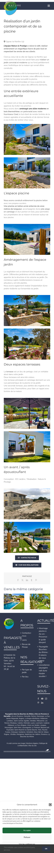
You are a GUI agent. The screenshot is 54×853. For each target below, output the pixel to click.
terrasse (9, 371)
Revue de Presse (26, 645)
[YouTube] (42, 699)
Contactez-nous (27, 634)
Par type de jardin (27, 671)
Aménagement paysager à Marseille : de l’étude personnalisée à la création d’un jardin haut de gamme (14, 606)
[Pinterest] (38, 703)
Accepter (27, 830)
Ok (46, 849)
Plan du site (33, 746)
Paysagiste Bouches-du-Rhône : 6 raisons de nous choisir (43, 654)
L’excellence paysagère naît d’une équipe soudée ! (44, 670)
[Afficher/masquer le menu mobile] (49, 5)
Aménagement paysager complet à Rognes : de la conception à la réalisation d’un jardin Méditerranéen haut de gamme (40, 604)
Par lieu (25, 677)
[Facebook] (38, 699)
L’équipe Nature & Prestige (15, 46)
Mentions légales (32, 743)
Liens (24, 640)
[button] (50, 804)
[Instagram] (46, 699)
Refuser (27, 837)
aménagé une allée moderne (32, 109)
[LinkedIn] (42, 703)
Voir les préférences (27, 844)
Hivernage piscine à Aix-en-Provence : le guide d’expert (43, 635)
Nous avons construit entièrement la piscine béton (26, 200)
